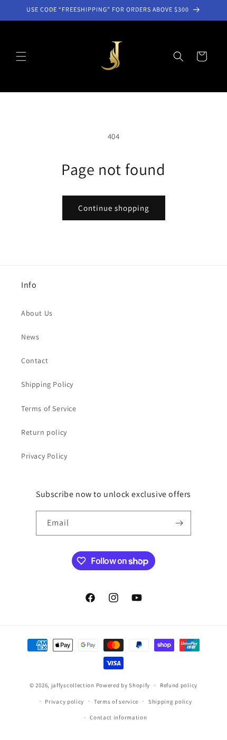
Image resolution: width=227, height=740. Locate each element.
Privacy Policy (44, 456)
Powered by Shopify (123, 685)
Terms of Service (49, 408)
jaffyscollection (72, 685)
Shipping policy (170, 701)
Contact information (118, 717)
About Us (37, 313)
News (30, 337)
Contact (34, 360)
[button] (21, 56)
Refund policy (178, 685)
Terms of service (116, 701)
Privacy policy (64, 701)
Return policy (44, 432)
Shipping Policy (47, 384)
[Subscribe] (179, 523)
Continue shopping (113, 208)
